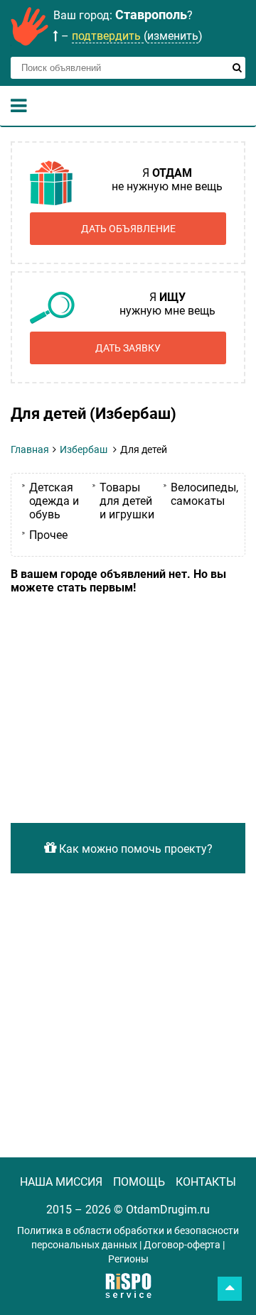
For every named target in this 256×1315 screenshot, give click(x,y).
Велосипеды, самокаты (204, 494)
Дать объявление (128, 228)
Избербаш (83, 449)
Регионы (128, 1259)
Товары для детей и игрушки (127, 501)
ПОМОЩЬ (139, 1182)
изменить (172, 36)
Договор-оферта (182, 1244)
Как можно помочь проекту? (134, 849)
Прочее (48, 535)
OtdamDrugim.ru (168, 1209)
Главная (30, 449)
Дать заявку (128, 348)
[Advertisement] (128, 699)
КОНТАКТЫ (206, 1182)
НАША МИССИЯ (61, 1182)
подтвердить (108, 36)
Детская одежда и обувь (54, 501)
